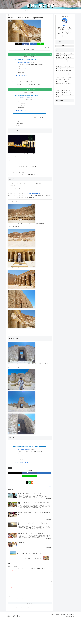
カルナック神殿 (20, 123)
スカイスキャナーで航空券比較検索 (31, 193)
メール (10, 587)
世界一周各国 (63, 614)
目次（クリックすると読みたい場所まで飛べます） (28, 117)
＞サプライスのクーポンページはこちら (30, 54)
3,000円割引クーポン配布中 (24, 62)
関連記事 (18, 125)
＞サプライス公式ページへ (21, 75)
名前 (9, 583)
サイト (9, 591)
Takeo (64, 25)
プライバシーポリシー (70, 614)
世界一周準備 (52, 614)
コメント (10, 570)
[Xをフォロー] (27, 482)
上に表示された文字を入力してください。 (17, 598)
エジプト (10, 467)
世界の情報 (57, 614)
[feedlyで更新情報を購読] (29, 482)
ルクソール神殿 (20, 119)
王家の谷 (18, 121)
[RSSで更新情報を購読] (32, 482)
